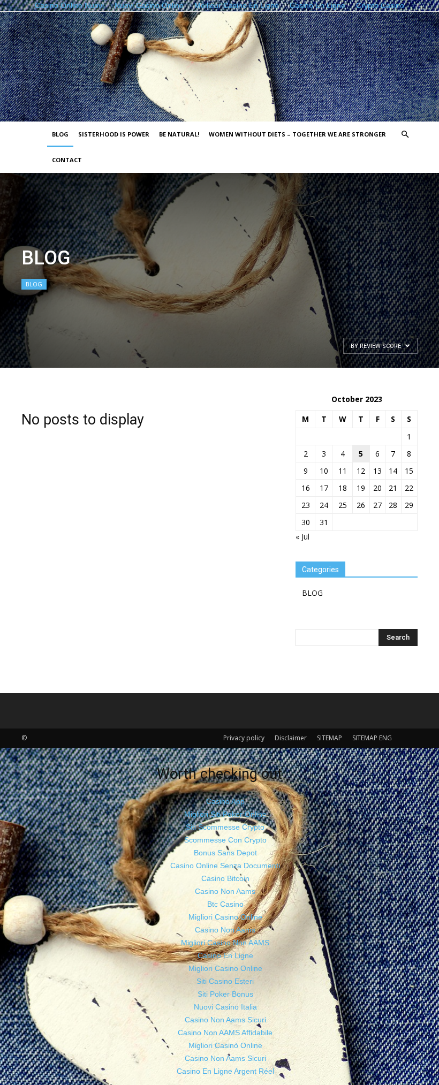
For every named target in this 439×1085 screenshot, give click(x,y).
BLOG (60, 134)
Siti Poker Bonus (225, 994)
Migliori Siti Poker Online (225, 814)
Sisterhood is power (113, 134)
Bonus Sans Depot (225, 852)
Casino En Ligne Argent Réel (225, 1071)
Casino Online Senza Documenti (225, 865)
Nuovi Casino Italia (225, 1007)
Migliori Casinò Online (225, 1045)
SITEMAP (329, 737)
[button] (405, 135)
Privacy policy (243, 737)
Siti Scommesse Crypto (225, 827)
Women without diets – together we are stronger (297, 134)
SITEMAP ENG (372, 737)
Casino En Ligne (225, 955)
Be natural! (179, 134)
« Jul (302, 537)
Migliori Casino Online (225, 917)
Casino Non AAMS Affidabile (225, 1032)
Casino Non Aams (225, 891)
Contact (67, 160)
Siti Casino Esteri (225, 981)
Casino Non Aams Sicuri (225, 1019)
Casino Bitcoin (225, 878)
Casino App (225, 801)
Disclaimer (291, 737)
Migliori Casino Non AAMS (225, 942)
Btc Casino (225, 904)
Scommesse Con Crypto (225, 840)
